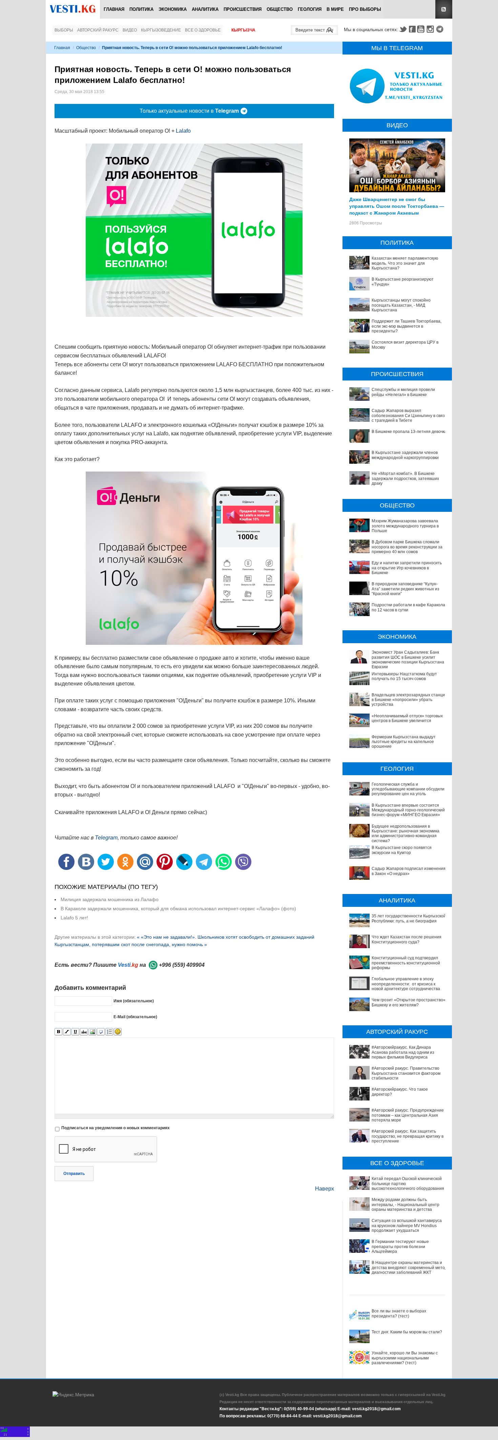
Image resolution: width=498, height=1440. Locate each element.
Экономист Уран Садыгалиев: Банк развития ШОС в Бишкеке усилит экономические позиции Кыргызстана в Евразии (409, 659)
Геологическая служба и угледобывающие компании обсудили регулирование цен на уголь (408, 789)
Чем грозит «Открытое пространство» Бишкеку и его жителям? (408, 1002)
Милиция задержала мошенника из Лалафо (110, 899)
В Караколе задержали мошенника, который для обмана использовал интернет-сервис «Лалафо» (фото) (178, 908)
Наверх (324, 1189)
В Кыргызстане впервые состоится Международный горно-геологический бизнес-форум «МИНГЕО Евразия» (408, 810)
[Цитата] (101, 1032)
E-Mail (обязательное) (135, 1016)
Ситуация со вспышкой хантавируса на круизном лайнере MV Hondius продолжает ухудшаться (407, 1225)
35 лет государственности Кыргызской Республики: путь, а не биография (409, 918)
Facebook (412, 29)
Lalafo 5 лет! (74, 917)
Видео (130, 30)
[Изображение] (92, 1032)
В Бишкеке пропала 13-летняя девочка (409, 431)
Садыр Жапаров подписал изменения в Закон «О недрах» (408, 871)
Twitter (403, 29)
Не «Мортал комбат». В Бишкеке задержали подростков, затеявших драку (405, 478)
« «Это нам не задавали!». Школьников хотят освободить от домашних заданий (225, 937)
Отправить (74, 1173)
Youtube (422, 29)
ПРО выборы (365, 9)
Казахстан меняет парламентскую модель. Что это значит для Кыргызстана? (405, 263)
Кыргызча (243, 30)
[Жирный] (58, 1032)
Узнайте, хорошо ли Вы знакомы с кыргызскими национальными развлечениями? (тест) (405, 1358)
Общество (280, 9)
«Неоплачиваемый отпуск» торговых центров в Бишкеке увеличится (407, 718)
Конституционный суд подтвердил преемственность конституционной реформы (406, 963)
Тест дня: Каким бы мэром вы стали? (407, 1332)
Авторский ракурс (98, 30)
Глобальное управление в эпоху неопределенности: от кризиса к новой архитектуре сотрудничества (406, 984)
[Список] (109, 1032)
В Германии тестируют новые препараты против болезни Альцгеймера (400, 1246)
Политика (141, 9)
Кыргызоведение (161, 30)
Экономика (173, 9)
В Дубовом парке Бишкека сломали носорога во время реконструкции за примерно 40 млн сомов (407, 547)
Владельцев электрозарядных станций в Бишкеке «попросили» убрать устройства (409, 700)
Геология (309, 9)
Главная (114, 9)
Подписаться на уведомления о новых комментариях (115, 1128)
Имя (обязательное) (133, 1001)
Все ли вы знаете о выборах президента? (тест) (399, 1313)
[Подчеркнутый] (75, 1032)
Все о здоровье (203, 30)
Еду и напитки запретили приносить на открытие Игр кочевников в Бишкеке (407, 568)
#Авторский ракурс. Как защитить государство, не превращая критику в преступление (407, 1136)
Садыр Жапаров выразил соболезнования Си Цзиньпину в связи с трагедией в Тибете (409, 415)
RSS (443, 9)
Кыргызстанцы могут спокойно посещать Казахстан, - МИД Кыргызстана (401, 305)
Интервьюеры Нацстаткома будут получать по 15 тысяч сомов (404, 676)
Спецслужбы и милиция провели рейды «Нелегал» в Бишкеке (403, 392)
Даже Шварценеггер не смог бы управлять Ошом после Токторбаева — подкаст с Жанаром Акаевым (396, 206)
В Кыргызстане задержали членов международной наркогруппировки (405, 455)
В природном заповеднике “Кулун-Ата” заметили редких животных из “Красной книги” (405, 589)
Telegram (440, 29)
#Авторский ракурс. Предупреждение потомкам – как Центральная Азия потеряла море (408, 1115)
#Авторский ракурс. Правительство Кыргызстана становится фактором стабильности (406, 1073)
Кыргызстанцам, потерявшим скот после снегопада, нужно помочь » (131, 944)
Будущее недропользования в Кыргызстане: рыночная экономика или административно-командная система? (405, 833)
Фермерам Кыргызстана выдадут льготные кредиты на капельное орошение (404, 742)
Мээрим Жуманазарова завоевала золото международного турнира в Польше (405, 526)
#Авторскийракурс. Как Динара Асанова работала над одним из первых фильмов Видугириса (403, 1052)
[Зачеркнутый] (84, 1032)
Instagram (431, 29)
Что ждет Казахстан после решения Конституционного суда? (406, 939)
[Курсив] (67, 1032)
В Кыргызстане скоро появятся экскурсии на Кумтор (402, 850)
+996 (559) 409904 (182, 965)
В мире (335, 9)
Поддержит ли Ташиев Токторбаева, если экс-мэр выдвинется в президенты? (406, 326)
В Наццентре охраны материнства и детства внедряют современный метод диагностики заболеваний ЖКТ (409, 1267)
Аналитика (205, 9)
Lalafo (183, 131)
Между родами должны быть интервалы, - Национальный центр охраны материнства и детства (405, 1204)
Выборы (64, 30)
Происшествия (243, 9)
